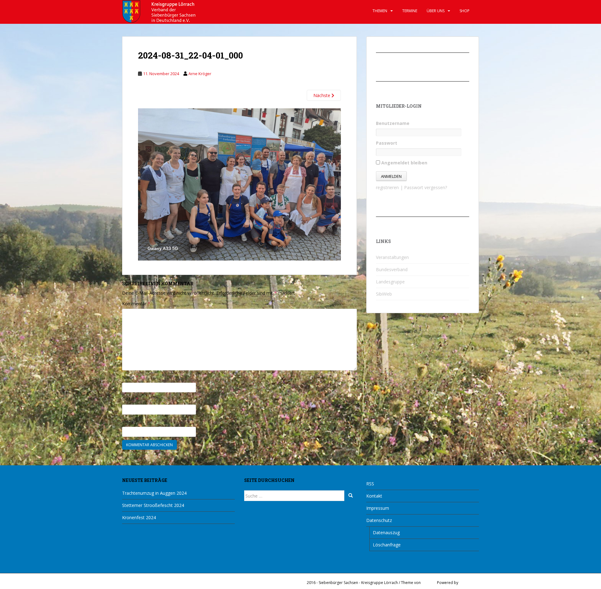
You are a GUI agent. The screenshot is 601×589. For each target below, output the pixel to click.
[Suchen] (350, 495)
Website (130, 421)
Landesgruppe (390, 282)
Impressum (377, 508)
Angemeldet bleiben (403, 163)
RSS (370, 484)
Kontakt (374, 496)
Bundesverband (392, 269)
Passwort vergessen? (425, 187)
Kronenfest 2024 (139, 517)
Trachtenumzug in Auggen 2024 (154, 493)
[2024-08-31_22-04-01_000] (239, 184)
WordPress (469, 582)
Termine (409, 10)
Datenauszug (386, 532)
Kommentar (136, 304)
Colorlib (429, 582)
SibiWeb (384, 294)
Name (130, 377)
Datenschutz (379, 520)
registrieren (387, 187)
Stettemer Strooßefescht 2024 (153, 505)
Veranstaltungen (392, 257)
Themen (379, 10)
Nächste (322, 95)
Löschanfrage (387, 545)
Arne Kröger (199, 73)
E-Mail (130, 399)
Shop (465, 10)
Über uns (435, 10)
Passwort (386, 143)
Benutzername (392, 123)
